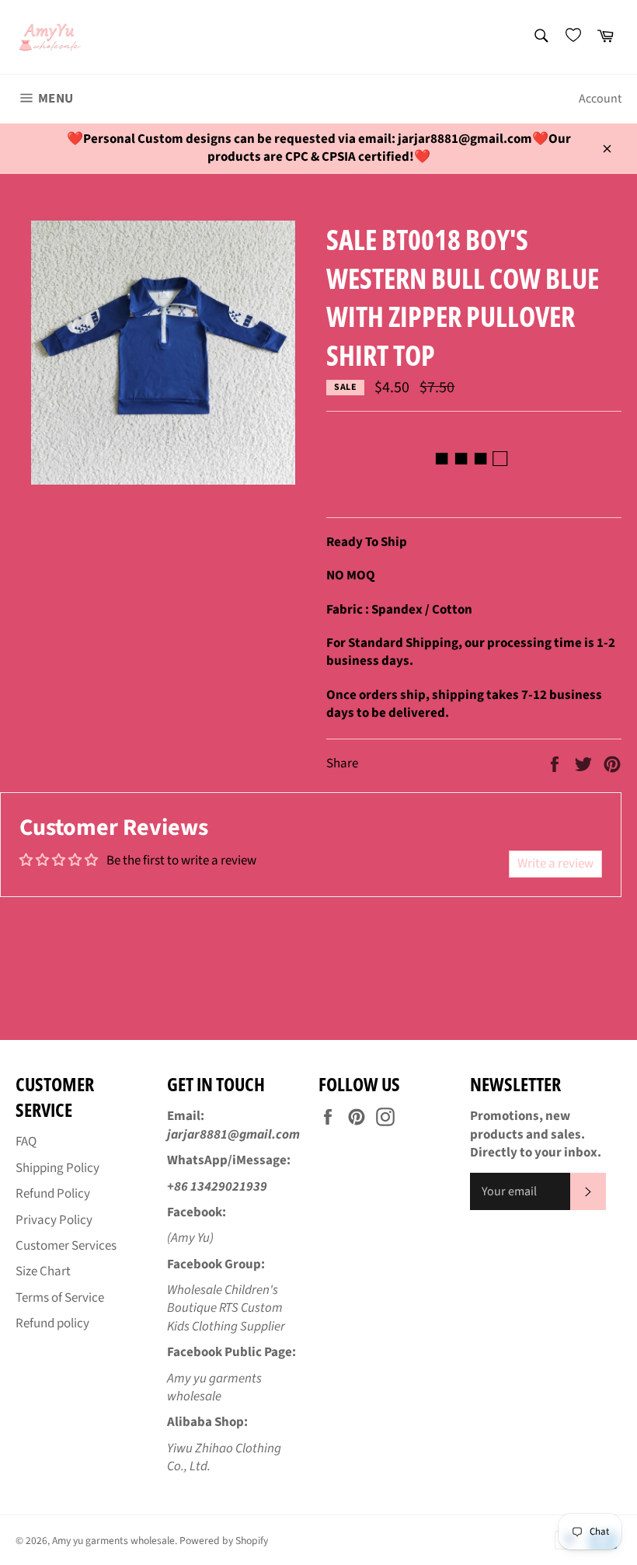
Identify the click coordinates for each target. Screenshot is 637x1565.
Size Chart (43, 1271)
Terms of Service (60, 1298)
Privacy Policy (54, 1220)
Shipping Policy (57, 1168)
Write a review (555, 863)
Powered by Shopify (223, 1540)
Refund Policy (53, 1193)
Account (600, 98)
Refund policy (52, 1323)
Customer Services (66, 1245)
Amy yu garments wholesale (113, 1540)
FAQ (26, 1141)
